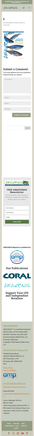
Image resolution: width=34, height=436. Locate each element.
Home (9, 423)
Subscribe (16, 423)
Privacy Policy (8, 368)
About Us (24, 426)
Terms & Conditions (9, 370)
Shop (23, 423)
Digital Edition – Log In (12, 426)
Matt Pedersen (9, 22)
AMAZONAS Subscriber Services (14, 387)
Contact (16, 428)
